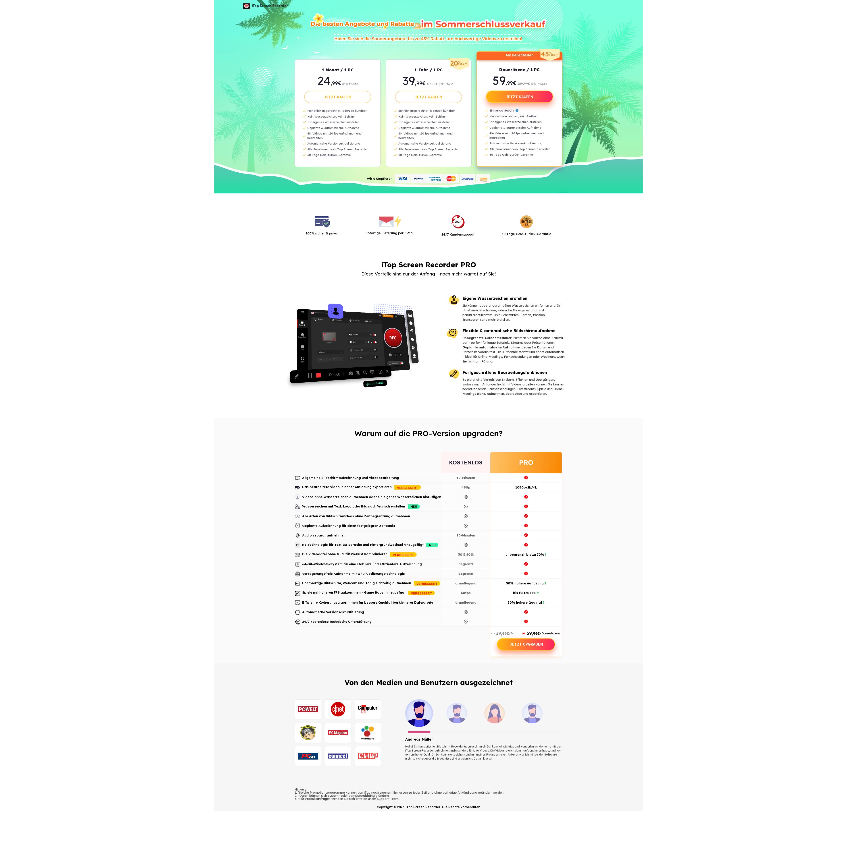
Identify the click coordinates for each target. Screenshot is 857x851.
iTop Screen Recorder (265, 6)
